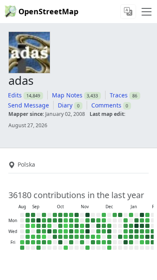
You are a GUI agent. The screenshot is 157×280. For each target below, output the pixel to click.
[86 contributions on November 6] (77, 237)
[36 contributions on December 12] (104, 242)
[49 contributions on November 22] (87, 248)
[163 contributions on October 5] (55, 215)
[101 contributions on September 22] (44, 220)
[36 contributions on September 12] (33, 242)
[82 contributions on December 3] (98, 231)
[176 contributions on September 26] (44, 242)
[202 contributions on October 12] (60, 215)
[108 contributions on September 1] (28, 220)
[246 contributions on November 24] (93, 220)
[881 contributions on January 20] (136, 226)
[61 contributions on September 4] (28, 237)
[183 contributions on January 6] (126, 226)
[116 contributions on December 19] (109, 242)
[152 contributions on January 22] (136, 237)
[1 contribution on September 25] (44, 237)
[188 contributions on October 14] (60, 226)
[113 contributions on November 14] (82, 242)
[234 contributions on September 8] (33, 220)
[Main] (146, 11)
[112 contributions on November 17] (87, 220)
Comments (106, 105)
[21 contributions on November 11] (82, 226)
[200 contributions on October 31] (71, 242)
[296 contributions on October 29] (71, 231)
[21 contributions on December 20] (109, 248)
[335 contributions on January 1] (120, 237)
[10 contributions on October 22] (66, 231)
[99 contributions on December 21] (115, 215)
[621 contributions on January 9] (126, 242)
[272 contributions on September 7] (33, 215)
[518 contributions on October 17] (60, 242)
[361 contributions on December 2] (98, 226)
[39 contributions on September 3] (28, 231)
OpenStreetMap (48, 11)
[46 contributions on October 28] (71, 226)
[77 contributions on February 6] (147, 242)
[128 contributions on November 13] (82, 237)
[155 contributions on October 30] (71, 237)
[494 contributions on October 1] (49, 231)
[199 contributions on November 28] (93, 242)
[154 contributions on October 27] (71, 220)
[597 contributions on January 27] (142, 226)
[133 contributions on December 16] (109, 226)
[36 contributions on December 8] (104, 220)
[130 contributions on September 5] (28, 242)
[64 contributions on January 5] (126, 220)
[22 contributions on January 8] (126, 237)
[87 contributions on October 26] (71, 215)
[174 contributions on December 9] (104, 226)
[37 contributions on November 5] (77, 231)
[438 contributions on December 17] (109, 231)
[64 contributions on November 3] (77, 220)
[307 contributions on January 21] (136, 231)
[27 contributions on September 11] (33, 237)
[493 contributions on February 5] (147, 237)
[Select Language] (128, 11)
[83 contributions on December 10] (104, 231)
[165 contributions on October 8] (55, 231)
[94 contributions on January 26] (142, 220)
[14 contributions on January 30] (142, 242)
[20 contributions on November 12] (82, 231)
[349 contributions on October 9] (55, 237)
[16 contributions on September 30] (49, 226)
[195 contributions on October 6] (55, 220)
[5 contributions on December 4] (98, 237)
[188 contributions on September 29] (49, 220)
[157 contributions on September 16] (38, 226)
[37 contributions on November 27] (93, 237)
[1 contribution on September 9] (33, 226)
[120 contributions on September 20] (38, 248)
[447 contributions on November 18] (87, 226)
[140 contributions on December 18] (109, 237)
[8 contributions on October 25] (66, 248)
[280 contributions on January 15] (131, 237)
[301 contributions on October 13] (60, 220)
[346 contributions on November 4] (77, 226)
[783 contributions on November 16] (87, 215)
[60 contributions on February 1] (147, 215)
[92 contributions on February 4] (147, 231)
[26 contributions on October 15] (60, 231)
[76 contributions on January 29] (142, 237)
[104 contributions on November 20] (87, 237)
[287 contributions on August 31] (28, 215)
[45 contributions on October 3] (49, 242)
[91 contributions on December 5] (98, 242)
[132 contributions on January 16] (131, 242)
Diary (65, 105)
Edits (15, 95)
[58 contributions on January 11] (131, 215)
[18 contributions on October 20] (66, 220)
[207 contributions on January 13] (131, 226)
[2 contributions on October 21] (66, 226)
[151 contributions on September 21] (44, 215)
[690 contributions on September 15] (38, 220)
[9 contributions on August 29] (22, 242)
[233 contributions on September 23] (44, 226)
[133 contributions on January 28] (142, 231)
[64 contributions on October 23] (66, 237)
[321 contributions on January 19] (136, 220)
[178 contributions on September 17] (38, 231)
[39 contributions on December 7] (104, 215)
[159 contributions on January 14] (131, 231)
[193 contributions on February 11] (153, 231)
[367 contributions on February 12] (153, 237)
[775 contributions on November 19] (87, 231)
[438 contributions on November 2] (77, 215)
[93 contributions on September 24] (44, 231)
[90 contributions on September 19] (38, 242)
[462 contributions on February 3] (147, 226)
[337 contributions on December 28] (120, 215)
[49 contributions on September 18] (38, 237)
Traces (119, 95)
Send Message (28, 105)
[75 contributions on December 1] (98, 220)
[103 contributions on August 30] (22, 248)
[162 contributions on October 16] (60, 237)
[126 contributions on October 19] (66, 215)
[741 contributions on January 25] (142, 215)
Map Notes (67, 95)
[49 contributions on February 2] (147, 220)
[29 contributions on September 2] (28, 226)
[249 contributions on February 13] (153, 242)
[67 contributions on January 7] (126, 231)
